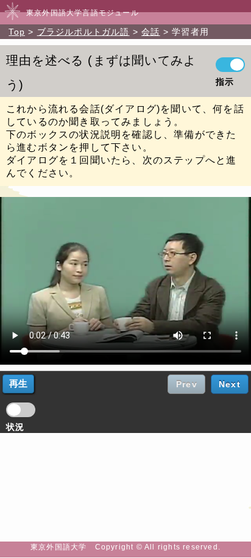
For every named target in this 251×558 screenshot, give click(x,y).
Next (230, 384)
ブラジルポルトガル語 (83, 32)
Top (17, 32)
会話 (150, 32)
